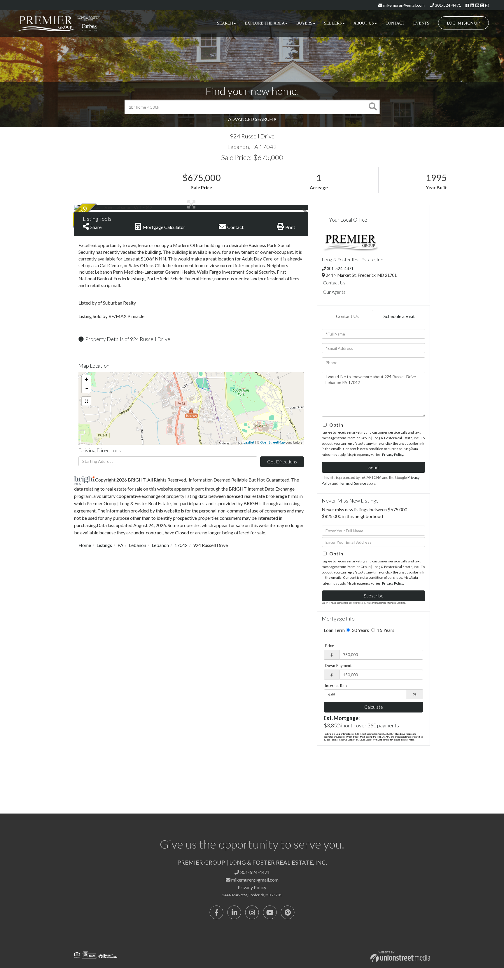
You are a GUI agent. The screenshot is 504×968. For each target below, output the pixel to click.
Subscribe (374, 595)
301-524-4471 (447, 5)
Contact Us (334, 282)
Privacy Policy (392, 454)
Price (329, 645)
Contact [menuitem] (395, 23)
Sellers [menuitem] (333, 23)
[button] (372, 107)
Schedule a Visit (399, 316)
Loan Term (334, 630)
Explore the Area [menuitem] (265, 23)
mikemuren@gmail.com (403, 5)
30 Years (360, 630)
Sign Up (471, 22)
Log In (454, 22)
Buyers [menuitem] (304, 23)
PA (120, 545)
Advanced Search (250, 119)
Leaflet (249, 442)
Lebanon (137, 545)
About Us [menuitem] (364, 23)
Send (373, 467)
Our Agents (334, 292)
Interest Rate (336, 685)
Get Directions (282, 461)
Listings (104, 545)
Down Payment (338, 665)
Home (84, 545)
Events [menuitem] (421, 23)
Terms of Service (352, 483)
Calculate (373, 707)
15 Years (385, 630)
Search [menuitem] (225, 23)
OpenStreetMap (272, 442)
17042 (181, 545)
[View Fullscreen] (86, 401)
